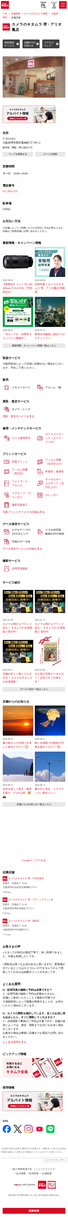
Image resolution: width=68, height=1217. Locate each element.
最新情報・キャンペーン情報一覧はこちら (34, 345)
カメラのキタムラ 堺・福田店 (24, 921)
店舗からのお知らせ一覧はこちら (34, 804)
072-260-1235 (10, 191)
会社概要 (21, 1173)
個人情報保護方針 (22, 1169)
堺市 (5, 17)
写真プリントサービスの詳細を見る (24, 512)
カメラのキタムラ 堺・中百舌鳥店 (26, 878)
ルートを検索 (50, 154)
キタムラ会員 (54, 2)
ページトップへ (56, 1159)
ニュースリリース (45, 1169)
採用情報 (34, 1173)
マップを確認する (18, 154)
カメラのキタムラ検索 (35, 13)
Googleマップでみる (34, 860)
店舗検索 (43, 2)
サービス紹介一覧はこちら (34, 689)
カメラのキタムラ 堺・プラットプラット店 (31, 899)
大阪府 (54, 13)
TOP (5, 13)
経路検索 (34, 1210)
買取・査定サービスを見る (18, 416)
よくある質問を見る (14, 1042)
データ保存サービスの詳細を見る (22, 548)
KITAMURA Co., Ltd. (27, 1195)
